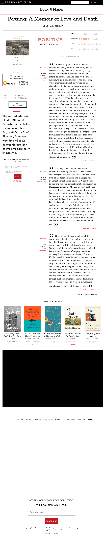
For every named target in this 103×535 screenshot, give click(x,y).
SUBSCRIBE (51, 521)
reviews (53, 44)
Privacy (56, 534)
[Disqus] (53, 456)
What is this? (17, 181)
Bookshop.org (73, 528)
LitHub (48, 534)
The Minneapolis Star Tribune (41, 250)
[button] (53, 378)
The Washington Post (41, 79)
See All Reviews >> (86, 295)
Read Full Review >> (89, 228)
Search (93, 2)
